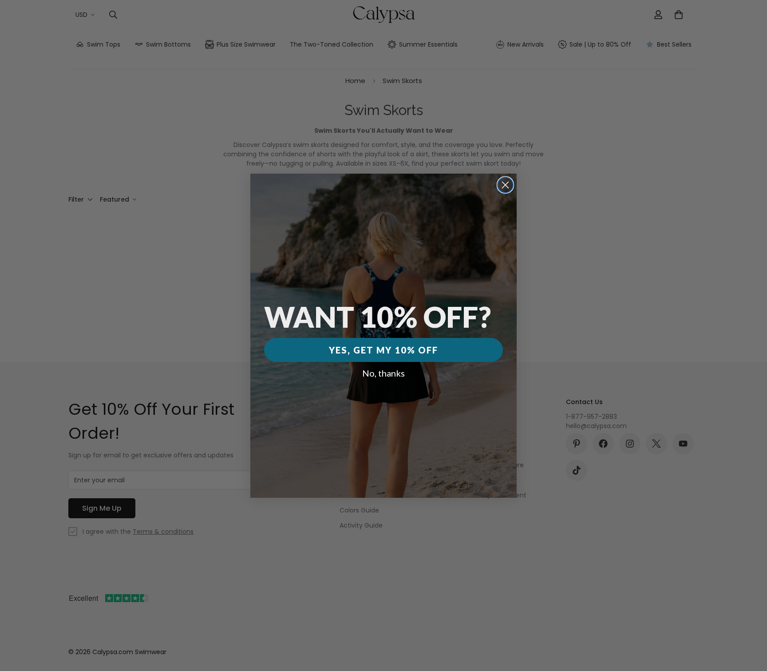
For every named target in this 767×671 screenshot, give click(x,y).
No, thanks (383, 373)
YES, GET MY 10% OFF (383, 350)
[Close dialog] (505, 185)
